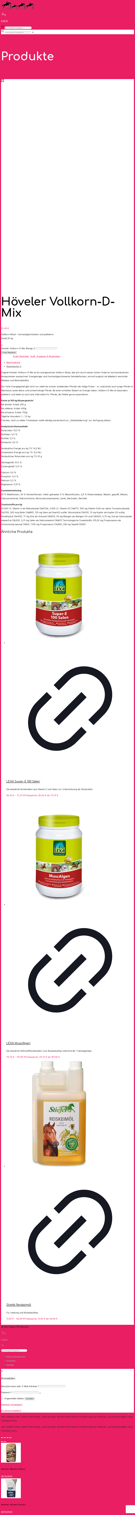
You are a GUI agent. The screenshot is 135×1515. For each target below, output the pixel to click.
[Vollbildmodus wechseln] (5, 1437)
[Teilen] (8, 1437)
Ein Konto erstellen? (11, 1410)
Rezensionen (13, 366)
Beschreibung (13, 362)
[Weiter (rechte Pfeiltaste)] (5, 1441)
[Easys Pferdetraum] (17, 8)
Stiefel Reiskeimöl (18, 1304)
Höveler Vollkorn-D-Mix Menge (17, 348)
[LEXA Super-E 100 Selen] (59, 642)
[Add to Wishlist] (2, 345)
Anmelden (29, 1399)
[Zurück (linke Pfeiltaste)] (2, 1441)
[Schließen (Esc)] (10, 1437)
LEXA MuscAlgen (18, 1043)
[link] (33, 32)
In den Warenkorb (9, 353)
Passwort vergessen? (12, 1404)
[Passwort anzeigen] (40, 1393)
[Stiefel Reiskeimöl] (59, 1166)
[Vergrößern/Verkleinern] (2, 1437)
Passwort (6, 1392)
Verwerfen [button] (23, 1420)
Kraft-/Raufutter (21, 356)
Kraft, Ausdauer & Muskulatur (45, 356)
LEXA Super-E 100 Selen (23, 781)
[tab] (70, 362)
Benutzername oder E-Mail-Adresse (20, 1386)
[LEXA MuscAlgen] (59, 904)
